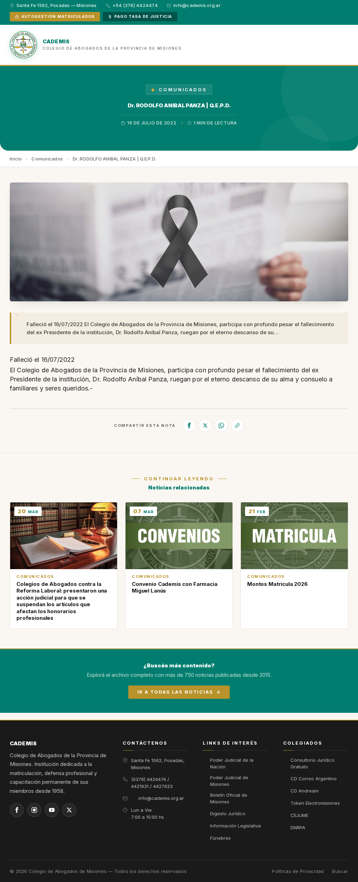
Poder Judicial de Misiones (229, 781)
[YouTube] (52, 810)
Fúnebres (220, 838)
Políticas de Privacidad (298, 871)
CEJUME (299, 815)
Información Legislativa (235, 826)
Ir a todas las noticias (175, 692)
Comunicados (183, 89)
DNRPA (298, 827)
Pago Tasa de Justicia (143, 16)
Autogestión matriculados (58, 16)
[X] (205, 425)
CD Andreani (304, 791)
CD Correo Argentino (314, 778)
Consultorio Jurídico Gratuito (313, 763)
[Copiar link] (237, 425)
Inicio (16, 159)
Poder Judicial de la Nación (231, 763)
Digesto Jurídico (227, 813)
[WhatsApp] (221, 425)
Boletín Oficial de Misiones (228, 798)
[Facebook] (189, 425)
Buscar (340, 871)
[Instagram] (34, 810)
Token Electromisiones (315, 803)
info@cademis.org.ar (161, 798)
